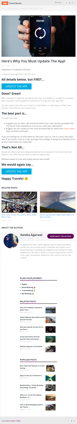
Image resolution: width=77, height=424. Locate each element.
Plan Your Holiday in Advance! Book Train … (31, 308)
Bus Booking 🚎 (28, 293)
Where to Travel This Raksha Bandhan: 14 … (31, 396)
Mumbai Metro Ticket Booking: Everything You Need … (31, 386)
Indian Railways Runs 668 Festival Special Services (32, 318)
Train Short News (12, 8)
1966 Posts (30, 238)
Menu (59, 3)
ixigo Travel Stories (13, 421)
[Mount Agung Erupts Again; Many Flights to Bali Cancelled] (57, 202)
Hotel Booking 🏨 (29, 287)
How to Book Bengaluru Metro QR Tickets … (31, 406)
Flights (24, 284)
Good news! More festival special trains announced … (30, 338)
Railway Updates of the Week (31, 346)
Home (3, 8)
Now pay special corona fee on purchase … (31, 328)
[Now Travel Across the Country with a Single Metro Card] (19, 202)
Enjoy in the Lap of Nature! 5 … (31, 375)
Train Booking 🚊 (28, 290)
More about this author (60, 236)
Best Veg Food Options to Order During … (32, 367)
